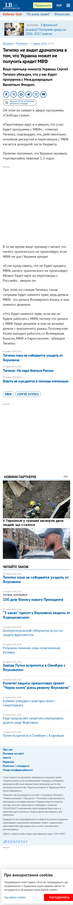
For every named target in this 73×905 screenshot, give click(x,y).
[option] (36, 29)
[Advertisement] (36, 205)
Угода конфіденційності (18, 770)
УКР (59, 5)
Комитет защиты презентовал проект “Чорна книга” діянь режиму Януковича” (36, 685)
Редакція (8, 762)
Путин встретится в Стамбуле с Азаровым (33, 735)
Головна (8, 43)
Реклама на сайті (13, 753)
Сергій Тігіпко (28, 394)
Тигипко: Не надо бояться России (28, 370)
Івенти (7, 757)
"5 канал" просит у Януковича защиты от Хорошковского (36, 615)
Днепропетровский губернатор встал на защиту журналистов (33, 632)
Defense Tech (12, 14)
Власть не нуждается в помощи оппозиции (35, 381)
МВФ (8, 394)
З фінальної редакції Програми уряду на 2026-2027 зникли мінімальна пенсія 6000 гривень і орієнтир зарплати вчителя (46, 36)
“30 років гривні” (38, 14)
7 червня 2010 (39, 43)
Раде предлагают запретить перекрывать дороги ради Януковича (33, 720)
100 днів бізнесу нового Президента (33, 599)
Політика (21, 43)
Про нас (8, 749)
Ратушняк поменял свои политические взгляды (31, 650)
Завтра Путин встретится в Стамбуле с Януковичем (34, 667)
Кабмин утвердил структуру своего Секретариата (28, 703)
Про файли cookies (15, 897)
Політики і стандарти (16, 766)
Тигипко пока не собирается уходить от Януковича (33, 357)
